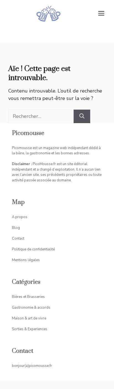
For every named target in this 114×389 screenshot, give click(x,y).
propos (21, 217)
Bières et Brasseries (28, 296)
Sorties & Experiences (29, 329)
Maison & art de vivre (29, 318)
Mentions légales (26, 260)
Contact (18, 238)
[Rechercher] (82, 116)
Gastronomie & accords (31, 307)
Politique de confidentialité (33, 249)
